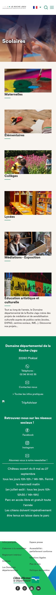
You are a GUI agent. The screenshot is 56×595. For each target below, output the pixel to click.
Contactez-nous (28, 387)
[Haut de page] (48, 582)
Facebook (28, 435)
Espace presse (36, 542)
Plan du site (35, 564)
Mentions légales (38, 558)
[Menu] (52, 7)
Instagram (28, 447)
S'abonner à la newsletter (14, 548)
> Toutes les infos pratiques (28, 394)
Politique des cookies (40, 570)
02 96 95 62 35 (28, 374)
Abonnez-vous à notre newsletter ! (28, 460)
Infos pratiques (9, 542)
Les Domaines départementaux (10, 568)
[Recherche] (46, 7)
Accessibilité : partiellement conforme (41, 550)
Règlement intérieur (12, 555)
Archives (6, 561)
